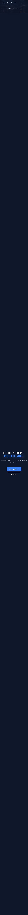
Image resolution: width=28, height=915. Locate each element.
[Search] (3, 2)
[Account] (7, 2)
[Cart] (11, 2)
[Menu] (15, 2)
